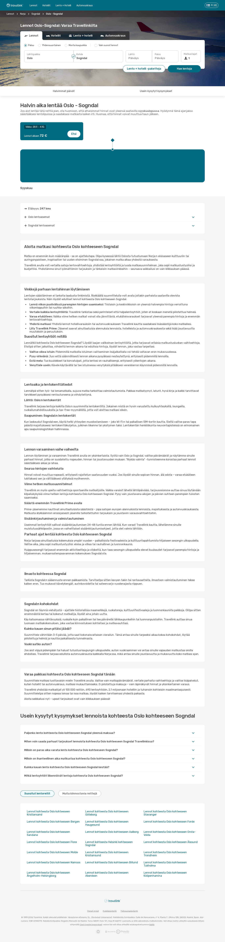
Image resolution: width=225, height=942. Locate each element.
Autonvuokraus (84, 5)
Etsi (73, 133)
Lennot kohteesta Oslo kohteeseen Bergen (53, 821)
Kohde (79, 54)
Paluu (158, 54)
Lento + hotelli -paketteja (144, 68)
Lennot (33, 5)
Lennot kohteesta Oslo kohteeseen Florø (52, 842)
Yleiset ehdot (93, 911)
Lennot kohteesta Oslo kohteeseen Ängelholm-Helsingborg (48, 874)
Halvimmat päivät (64, 91)
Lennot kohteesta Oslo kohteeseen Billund (111, 862)
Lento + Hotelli (63, 5)
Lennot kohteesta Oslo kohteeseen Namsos (53, 862)
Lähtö (131, 54)
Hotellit (46, 5)
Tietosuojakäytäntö (129, 911)
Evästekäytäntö (110, 911)
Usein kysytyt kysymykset (156, 91)
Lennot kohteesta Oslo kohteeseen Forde (169, 821)
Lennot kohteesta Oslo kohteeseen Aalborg (112, 831)
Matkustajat (190, 54)
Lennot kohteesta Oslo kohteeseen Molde (52, 852)
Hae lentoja (184, 68)
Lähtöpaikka (33, 54)
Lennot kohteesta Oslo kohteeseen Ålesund (171, 842)
